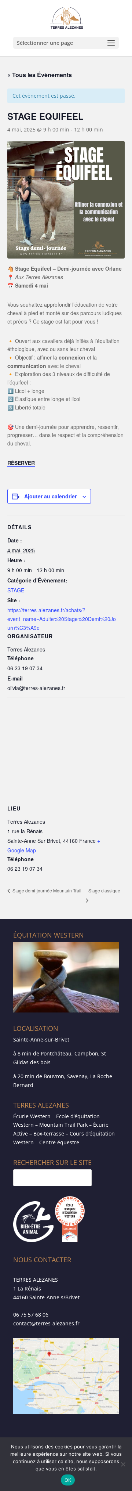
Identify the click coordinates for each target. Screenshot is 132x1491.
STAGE (15, 590)
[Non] (122, 1464)
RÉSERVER (21, 462)
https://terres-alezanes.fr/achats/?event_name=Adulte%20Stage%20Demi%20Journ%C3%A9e (61, 618)
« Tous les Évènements (39, 75)
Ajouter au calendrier (50, 496)
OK (68, 1480)
